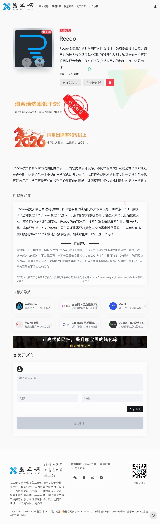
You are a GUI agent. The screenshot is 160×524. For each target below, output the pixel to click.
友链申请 (76, 464)
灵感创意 (65, 30)
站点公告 (90, 464)
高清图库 (56, 6)
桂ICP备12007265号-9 (112, 511)
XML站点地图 (53, 511)
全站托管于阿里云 (19, 515)
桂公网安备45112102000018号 (82, 511)
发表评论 (135, 409)
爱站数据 (28, 215)
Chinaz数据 (48, 215)
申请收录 (105, 464)
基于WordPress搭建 (137, 511)
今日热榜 (93, 6)
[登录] (155, 6)
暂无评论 (25, 355)
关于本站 (79, 468)
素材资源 (43, 6)
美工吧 (40, 511)
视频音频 (68, 6)
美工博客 (81, 6)
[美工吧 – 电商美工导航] (18, 6)
